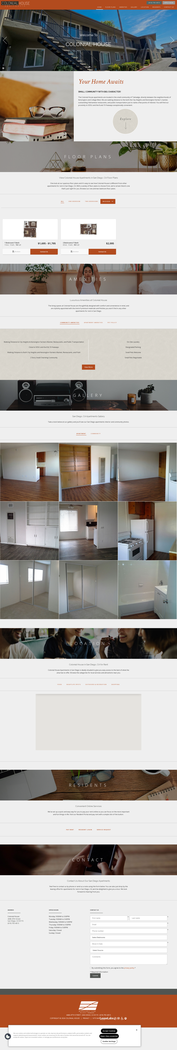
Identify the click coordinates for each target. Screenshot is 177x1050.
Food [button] (59, 684)
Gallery (134, 7)
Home (99, 7)
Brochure (17, 251)
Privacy (86, 1018)
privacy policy (129, 968)
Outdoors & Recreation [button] (96, 684)
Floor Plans (110, 7)
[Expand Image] (29, 472)
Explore (125, 119)
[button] (88, 722)
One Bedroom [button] (74, 201)
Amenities (123, 7)
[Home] (15, 4)
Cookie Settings (109, 1041)
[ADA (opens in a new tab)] (122, 1019)
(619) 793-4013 (154, 3)
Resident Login (85, 830)
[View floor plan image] (30, 229)
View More (89, 367)
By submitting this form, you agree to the (108, 968)
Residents (156, 7)
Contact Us (169, 7)
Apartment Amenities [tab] (93, 322)
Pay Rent (70, 830)
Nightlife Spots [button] (74, 684)
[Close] (136, 1030)
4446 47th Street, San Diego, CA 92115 (82, 1015)
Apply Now (168, 3)
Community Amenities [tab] (69, 322)
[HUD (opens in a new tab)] (118, 1019)
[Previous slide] (6, 40)
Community (96, 433)
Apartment (81, 433)
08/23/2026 (106, 201)
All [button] (62, 201)
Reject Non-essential (109, 1036)
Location (145, 7)
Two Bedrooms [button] (91, 201)
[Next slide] (170, 40)
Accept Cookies (109, 1031)
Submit (95, 975)
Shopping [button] (115, 684)
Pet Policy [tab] (112, 322)
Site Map (96, 1018)
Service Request (104, 830)
